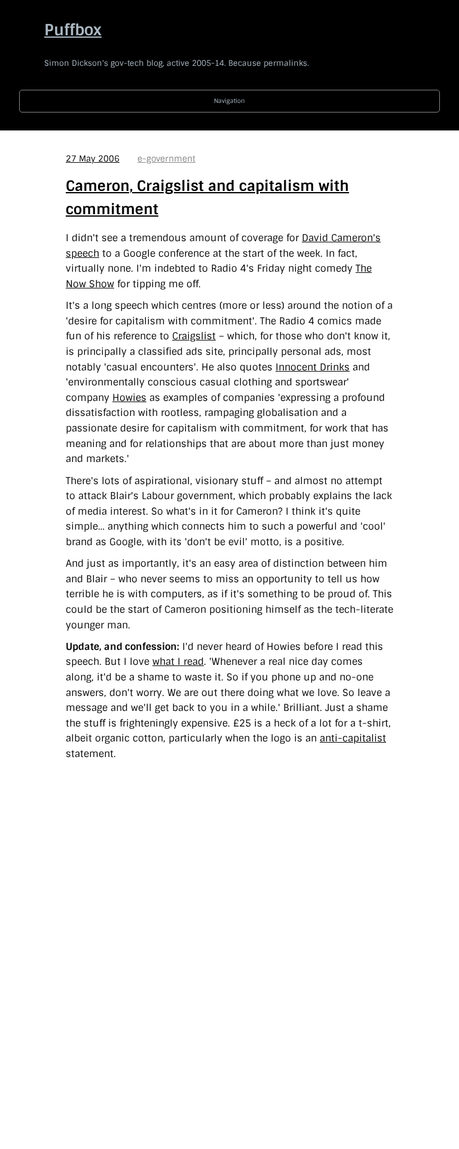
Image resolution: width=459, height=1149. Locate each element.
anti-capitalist (353, 738)
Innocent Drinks (313, 367)
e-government (166, 158)
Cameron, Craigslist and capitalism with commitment (207, 197)
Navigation (229, 101)
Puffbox (73, 30)
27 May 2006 (93, 158)
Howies (129, 397)
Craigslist (194, 336)
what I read (178, 661)
